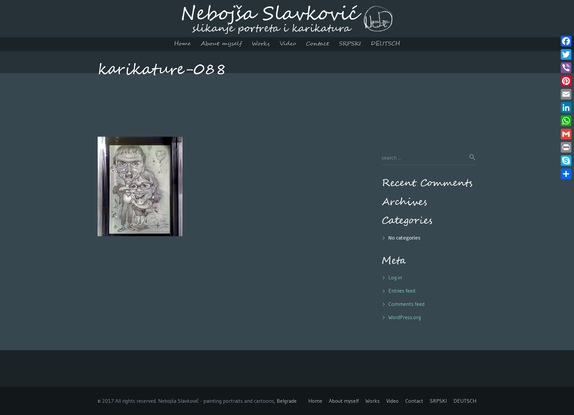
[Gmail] (566, 134)
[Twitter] (566, 54)
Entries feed (401, 290)
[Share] (566, 173)
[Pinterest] (566, 81)
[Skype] (566, 160)
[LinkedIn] (566, 107)
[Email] (566, 94)
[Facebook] (566, 41)
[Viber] (566, 67)
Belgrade (287, 400)
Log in (395, 277)
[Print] (566, 147)
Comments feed (406, 304)
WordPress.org (404, 317)
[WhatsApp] (566, 120)
